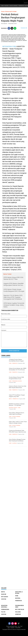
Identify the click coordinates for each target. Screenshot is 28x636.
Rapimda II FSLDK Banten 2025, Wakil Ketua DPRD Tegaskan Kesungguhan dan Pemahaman (13, 297)
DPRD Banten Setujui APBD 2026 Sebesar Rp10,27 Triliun (13, 278)
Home (10, 363)
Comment (3, 330)
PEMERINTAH (21, 5)
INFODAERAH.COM (9, 46)
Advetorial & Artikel (19, 592)
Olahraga (14, 443)
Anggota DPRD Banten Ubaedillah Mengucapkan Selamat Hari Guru (14, 284)
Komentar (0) (24, 27)
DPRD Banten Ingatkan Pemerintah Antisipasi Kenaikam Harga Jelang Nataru (14, 305)
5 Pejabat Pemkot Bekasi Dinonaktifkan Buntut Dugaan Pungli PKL (16, 361)
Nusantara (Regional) (4, 606)
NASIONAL (6, 5)
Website (3, 324)
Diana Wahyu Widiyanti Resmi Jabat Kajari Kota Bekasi (16, 413)
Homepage (18, 614)
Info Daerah (4, 596)
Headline (3, 594)
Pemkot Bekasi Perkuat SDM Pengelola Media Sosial (16, 378)
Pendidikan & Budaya (17, 381)
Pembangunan (5, 609)
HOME (2, 5)
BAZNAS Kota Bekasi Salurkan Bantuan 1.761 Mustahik (16, 404)
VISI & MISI (18, 612)
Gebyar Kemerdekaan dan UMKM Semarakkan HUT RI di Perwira (17, 369)
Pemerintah (15, 363)
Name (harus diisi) (5, 313)
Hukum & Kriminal (16, 416)
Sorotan (3, 599)
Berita (10, 398)
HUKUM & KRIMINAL (13, 5)
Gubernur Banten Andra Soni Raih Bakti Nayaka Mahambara (17, 386)
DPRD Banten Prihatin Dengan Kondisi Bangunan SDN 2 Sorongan (14, 290)
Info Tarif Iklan (19, 609)
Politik (3, 612)
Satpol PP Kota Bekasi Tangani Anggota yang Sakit (17, 395)
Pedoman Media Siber (19, 606)
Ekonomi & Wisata (13, 407)
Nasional (17, 598)
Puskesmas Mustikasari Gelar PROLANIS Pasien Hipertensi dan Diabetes (17, 432)
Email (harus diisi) (5, 319)
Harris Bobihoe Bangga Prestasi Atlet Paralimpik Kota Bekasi (17, 440)
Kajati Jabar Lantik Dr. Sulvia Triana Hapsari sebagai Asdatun (18, 422)
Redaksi (13, 627)
